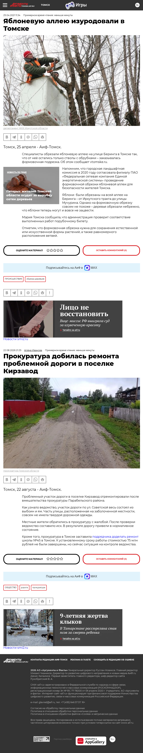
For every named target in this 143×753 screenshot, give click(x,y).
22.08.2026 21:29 (12, 350)
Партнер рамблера (63, 739)
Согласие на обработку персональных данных (58, 708)
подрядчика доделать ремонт (115, 536)
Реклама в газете (80, 660)
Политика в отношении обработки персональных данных (64, 711)
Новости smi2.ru (15, 339)
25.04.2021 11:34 (11, 15)
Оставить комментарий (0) (111, 250)
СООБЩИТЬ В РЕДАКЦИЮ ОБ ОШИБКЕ (114, 660)
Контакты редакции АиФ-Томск (49, 660)
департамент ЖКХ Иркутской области (25, 128)
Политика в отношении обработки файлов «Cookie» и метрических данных (74, 714)
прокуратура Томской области (21, 470)
